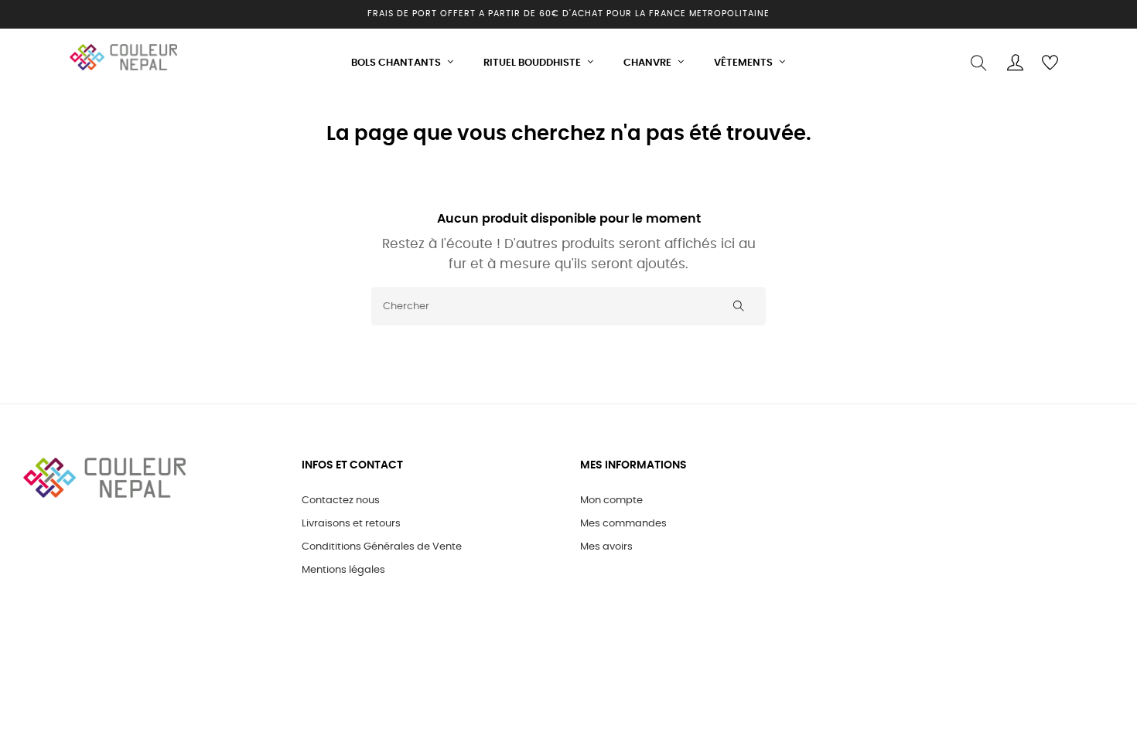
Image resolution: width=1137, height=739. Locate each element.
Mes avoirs (606, 547)
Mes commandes (623, 524)
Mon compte (611, 501)
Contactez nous (341, 501)
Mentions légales (343, 570)
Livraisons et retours (351, 524)
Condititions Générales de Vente (382, 547)
